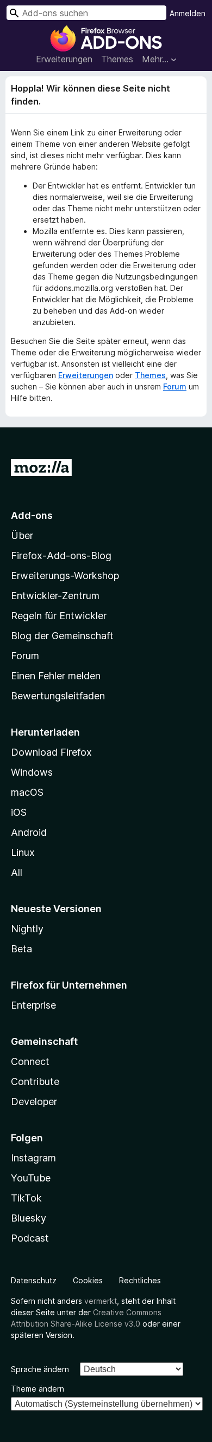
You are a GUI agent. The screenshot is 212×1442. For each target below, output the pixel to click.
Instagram (33, 1158)
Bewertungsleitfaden (58, 695)
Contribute (35, 1081)
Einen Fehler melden (56, 675)
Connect (30, 1061)
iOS (19, 812)
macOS (27, 792)
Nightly (27, 928)
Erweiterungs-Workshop (65, 575)
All (16, 872)
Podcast (30, 1238)
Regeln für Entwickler (59, 615)
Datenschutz (34, 1280)
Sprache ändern (40, 1369)
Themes (117, 59)
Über (22, 535)
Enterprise (33, 1005)
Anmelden (187, 13)
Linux (23, 852)
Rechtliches (140, 1280)
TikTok (26, 1198)
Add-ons (32, 515)
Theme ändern (37, 1388)
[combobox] (86, 12)
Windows (32, 772)
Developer (34, 1101)
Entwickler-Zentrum (55, 595)
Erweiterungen (64, 59)
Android (29, 832)
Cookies (88, 1280)
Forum (174, 386)
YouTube (31, 1178)
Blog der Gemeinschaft (62, 635)
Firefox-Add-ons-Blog (61, 555)
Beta (21, 948)
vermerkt (100, 1300)
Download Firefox (51, 752)
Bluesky (28, 1218)
